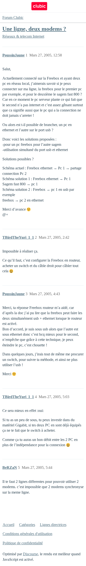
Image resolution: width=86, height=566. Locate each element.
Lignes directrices (53, 525)
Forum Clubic (12, 17)
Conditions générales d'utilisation (27, 534)
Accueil (8, 525)
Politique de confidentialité (23, 543)
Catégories (27, 525)
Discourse (30, 554)
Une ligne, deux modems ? (34, 28)
